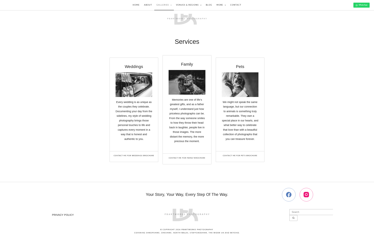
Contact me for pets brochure (240, 155)
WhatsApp (363, 5)
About (148, 5)
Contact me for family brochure (187, 158)
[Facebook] (289, 195)
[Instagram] (306, 195)
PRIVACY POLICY (63, 214)
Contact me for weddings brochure (134, 155)
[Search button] (293, 218)
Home (136, 5)
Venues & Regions (187, 5)
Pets (240, 66)
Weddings (134, 66)
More (220, 5)
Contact (235, 5)
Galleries (162, 5)
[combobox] (311, 212)
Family (187, 64)
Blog (209, 5)
